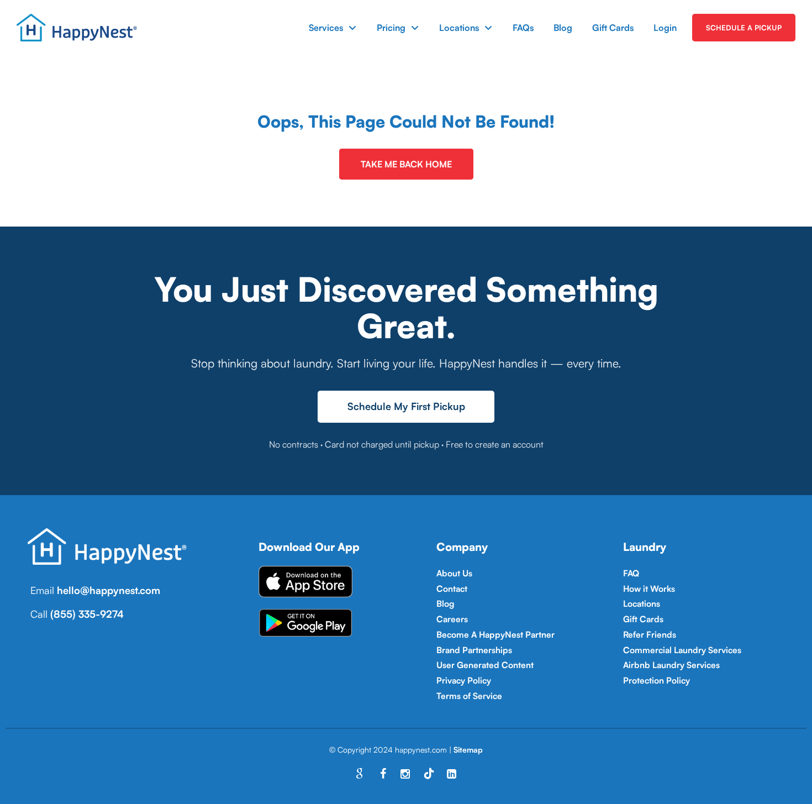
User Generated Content (485, 664)
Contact (451, 588)
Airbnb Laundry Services (671, 664)
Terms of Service (469, 695)
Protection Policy (656, 680)
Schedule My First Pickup (406, 406)
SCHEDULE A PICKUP (744, 27)
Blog (562, 27)
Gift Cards (613, 27)
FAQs (523, 27)
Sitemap (468, 749)
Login (665, 27)
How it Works (649, 588)
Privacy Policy (463, 680)
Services (326, 27)
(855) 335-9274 (87, 614)
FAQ (631, 573)
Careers (452, 618)
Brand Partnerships (474, 649)
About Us (454, 573)
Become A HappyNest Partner (495, 634)
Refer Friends (649, 634)
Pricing (391, 27)
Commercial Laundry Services (682, 649)
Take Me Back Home (406, 164)
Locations (459, 27)
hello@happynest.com (108, 590)
